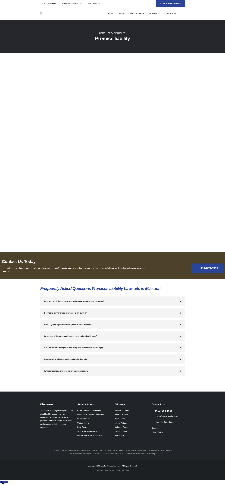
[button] (183, 13)
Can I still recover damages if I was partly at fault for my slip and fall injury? (74, 348)
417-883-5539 (209, 268)
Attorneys (154, 13)
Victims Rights (83, 423)
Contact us (170, 13)
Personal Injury (83, 419)
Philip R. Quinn (120, 431)
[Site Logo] (59, 13)
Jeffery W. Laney (121, 423)
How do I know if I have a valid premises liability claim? (66, 359)
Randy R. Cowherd (122, 410)
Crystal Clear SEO (122, 470)
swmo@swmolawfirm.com (72, 3)
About (122, 13)
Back (46, 67)
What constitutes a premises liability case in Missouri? (66, 371)
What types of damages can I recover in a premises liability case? (70, 336)
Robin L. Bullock (121, 415)
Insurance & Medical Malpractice (90, 415)
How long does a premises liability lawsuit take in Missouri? (68, 324)
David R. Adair (120, 419)
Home (110, 13)
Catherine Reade (121, 427)
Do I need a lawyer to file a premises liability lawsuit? (65, 313)
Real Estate (82, 427)
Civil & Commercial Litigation (89, 410)
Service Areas (137, 13)
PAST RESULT (162, 74)
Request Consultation (170, 3)
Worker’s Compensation (87, 431)
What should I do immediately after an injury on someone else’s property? (74, 301)
